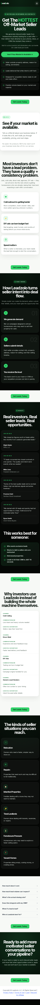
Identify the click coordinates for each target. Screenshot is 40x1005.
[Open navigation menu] (37, 3)
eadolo (5, 3)
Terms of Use (19, 993)
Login (28, 993)
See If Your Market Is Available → (20, 54)
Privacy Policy (8, 993)
